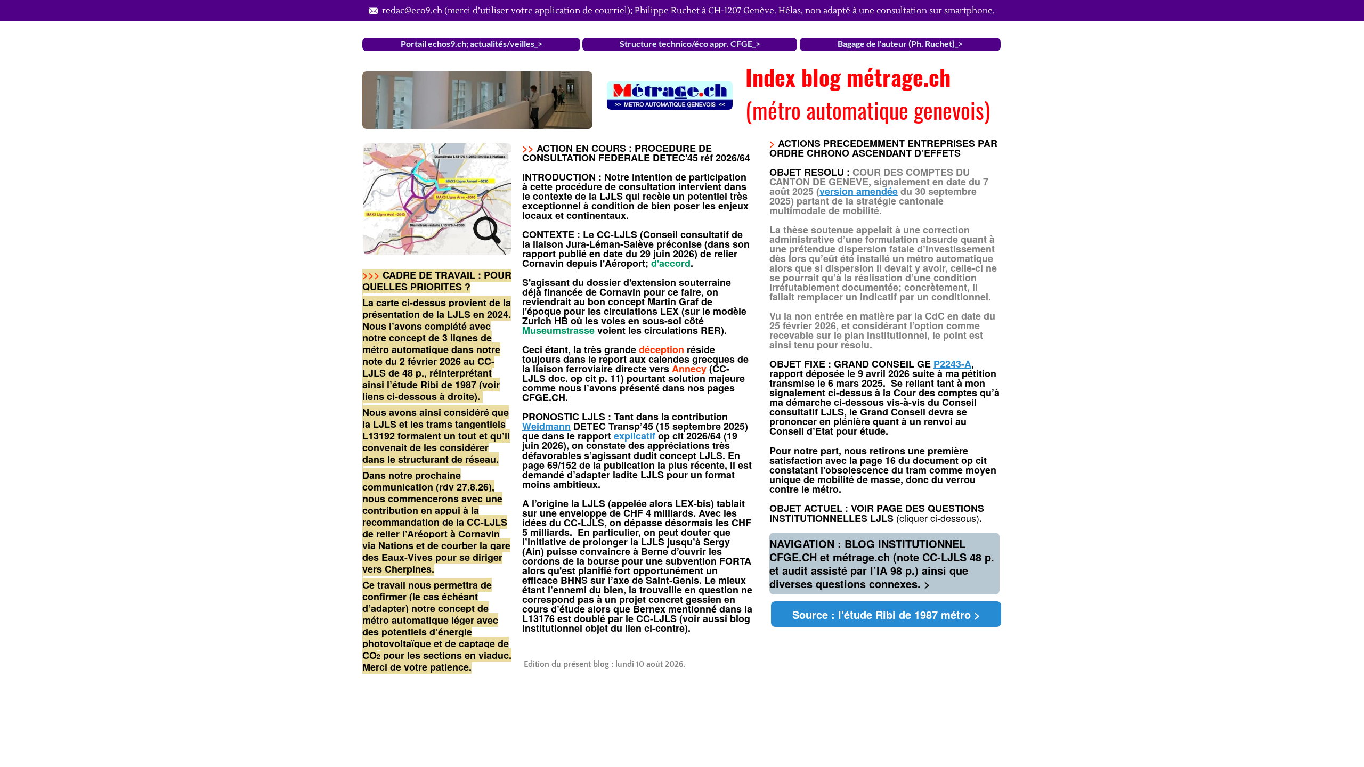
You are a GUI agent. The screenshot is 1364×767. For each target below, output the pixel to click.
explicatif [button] (634, 436)
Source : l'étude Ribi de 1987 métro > (886, 614)
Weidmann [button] (546, 426)
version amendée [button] (858, 191)
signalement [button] (900, 182)
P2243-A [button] (952, 364)
